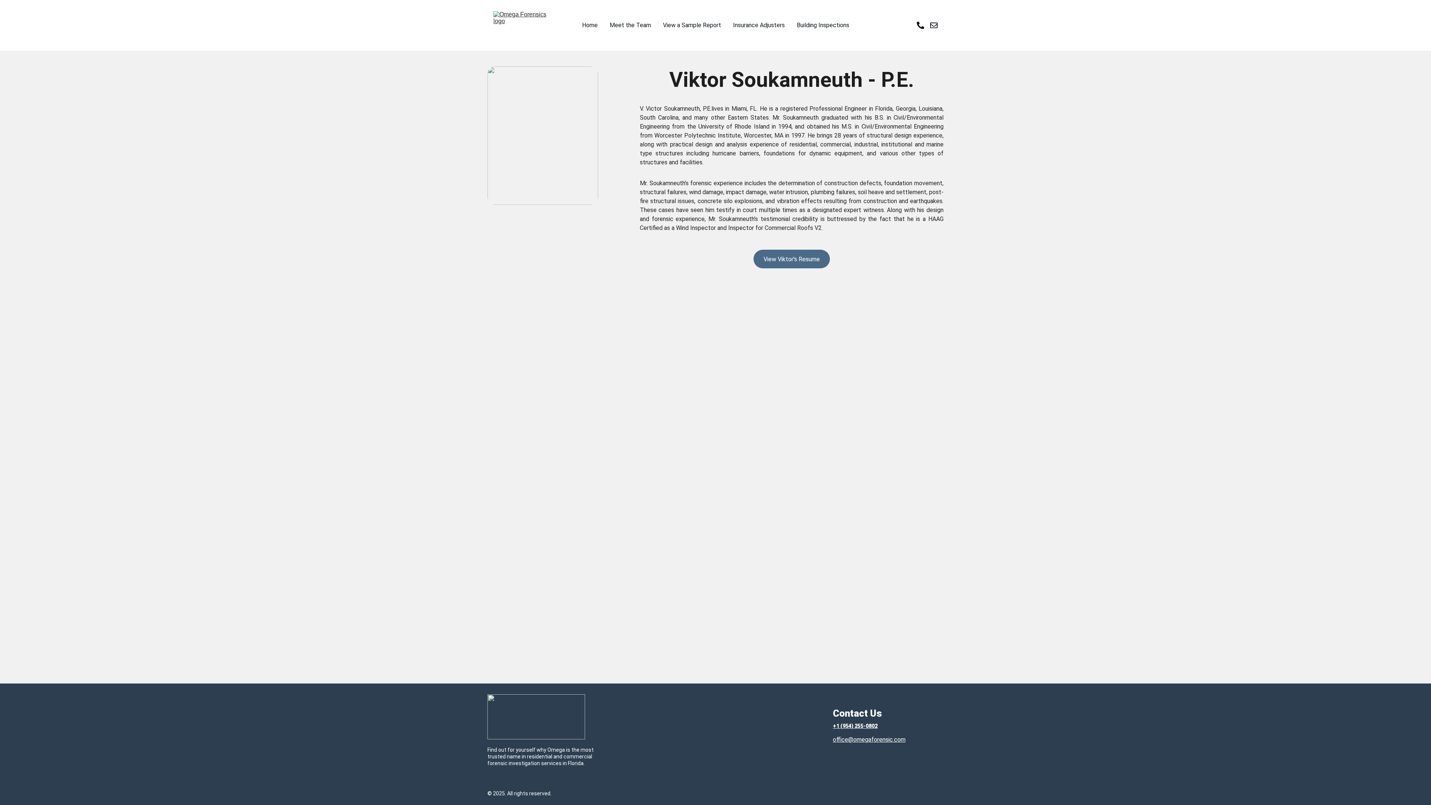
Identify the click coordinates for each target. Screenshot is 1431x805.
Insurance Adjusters (759, 25)
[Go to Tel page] (923, 25)
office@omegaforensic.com (869, 739)
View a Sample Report (692, 25)
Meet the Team (630, 25)
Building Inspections (823, 25)
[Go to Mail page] (934, 25)
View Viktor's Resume (792, 259)
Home (590, 25)
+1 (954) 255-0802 (855, 726)
